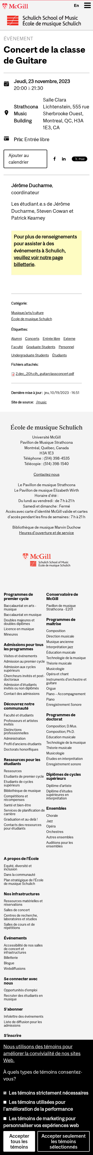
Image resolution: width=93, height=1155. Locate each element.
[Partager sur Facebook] (54, 158)
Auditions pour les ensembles (59, 844)
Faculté (17, 347)
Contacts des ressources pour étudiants (22, 826)
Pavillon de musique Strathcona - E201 (61, 607)
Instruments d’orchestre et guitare (66, 681)
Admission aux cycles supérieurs (20, 668)
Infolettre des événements (23, 1016)
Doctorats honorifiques (21, 749)
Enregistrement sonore (63, 764)
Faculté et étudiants (19, 715)
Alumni (16, 339)
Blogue (9, 963)
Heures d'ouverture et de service (46, 533)
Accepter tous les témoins (19, 1141)
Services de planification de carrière (24, 812)
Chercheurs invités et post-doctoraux (24, 677)
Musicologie (55, 669)
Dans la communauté (19, 875)
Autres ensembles (59, 837)
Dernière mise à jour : (27, 393)
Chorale (52, 816)
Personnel (66, 347)
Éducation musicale (61, 652)
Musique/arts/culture (27, 313)
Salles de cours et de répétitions (19, 926)
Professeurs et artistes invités (21, 722)
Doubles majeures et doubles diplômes (19, 622)
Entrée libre (51, 339)
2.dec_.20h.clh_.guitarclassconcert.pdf (45, 374)
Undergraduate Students (30, 355)
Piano (50, 699)
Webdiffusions (15, 968)
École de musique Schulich (31, 319)
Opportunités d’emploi (20, 990)
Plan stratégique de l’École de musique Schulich (23, 882)
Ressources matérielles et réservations (23, 902)
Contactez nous (46, 474)
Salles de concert (17, 910)
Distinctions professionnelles (16, 731)
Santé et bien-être (17, 805)
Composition (55, 631)
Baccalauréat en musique (22, 615)
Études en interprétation (64, 759)
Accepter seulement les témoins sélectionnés (63, 1141)
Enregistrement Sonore (64, 705)
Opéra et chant (57, 674)
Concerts (32, 339)
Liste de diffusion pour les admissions (23, 1023)
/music (41, 402)
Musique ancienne (60, 642)
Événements (15, 938)
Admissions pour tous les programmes (23, 647)
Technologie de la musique (66, 658)
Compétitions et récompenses (16, 798)
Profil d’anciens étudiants (22, 744)
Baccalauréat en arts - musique (20, 607)
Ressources (13, 771)
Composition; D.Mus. (61, 726)
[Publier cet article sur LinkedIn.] (64, 158)
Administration (15, 738)
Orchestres (54, 832)
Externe (69, 339)
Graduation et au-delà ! (21, 819)
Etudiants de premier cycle (24, 776)
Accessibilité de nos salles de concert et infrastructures (23, 949)
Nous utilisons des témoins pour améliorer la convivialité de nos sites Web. (42, 1053)
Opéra (51, 826)
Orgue (51, 688)
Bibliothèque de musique (22, 791)
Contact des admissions (22, 694)
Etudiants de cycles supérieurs (18, 783)
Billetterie (11, 958)
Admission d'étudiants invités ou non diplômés (21, 686)
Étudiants (59, 355)
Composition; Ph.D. (60, 732)
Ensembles (56, 808)
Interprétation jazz (59, 647)
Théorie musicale (59, 663)
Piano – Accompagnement (66, 694)
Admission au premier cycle (24, 661)
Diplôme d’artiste (59, 786)
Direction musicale (60, 636)
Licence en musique (19, 629)
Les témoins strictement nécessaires (48, 1092)
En (76, 5)
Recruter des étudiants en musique (23, 997)
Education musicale (61, 737)
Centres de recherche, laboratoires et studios (21, 917)
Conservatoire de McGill (62, 596)
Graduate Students (40, 347)
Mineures (11, 634)
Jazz (49, 821)
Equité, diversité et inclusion (18, 867)
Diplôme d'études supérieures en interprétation (59, 795)
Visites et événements (20, 656)
